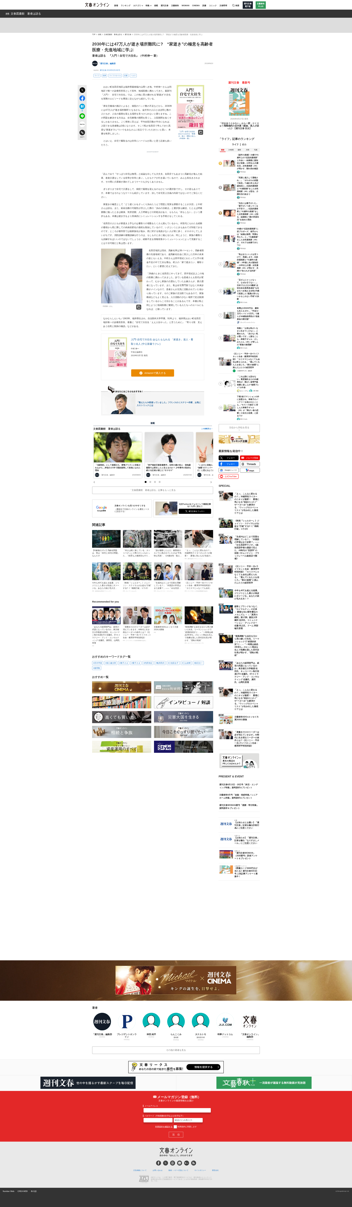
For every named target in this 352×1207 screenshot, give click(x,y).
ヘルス (133, 76)
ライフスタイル (115, 76)
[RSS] (193, 1163)
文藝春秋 (175, 5)
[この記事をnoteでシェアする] (82, 124)
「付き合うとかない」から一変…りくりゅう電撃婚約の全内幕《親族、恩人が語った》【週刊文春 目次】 (239, 126)
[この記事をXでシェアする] (82, 90)
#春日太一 (198, 663)
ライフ (96, 76)
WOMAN (185, 5)
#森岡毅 (96, 668)
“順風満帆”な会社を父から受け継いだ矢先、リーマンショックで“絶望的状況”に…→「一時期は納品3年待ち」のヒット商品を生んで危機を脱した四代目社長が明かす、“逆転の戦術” (199, 635)
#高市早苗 (97, 663)
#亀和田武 (160, 663)
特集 (147, 5)
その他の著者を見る (176, 1050)
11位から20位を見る (239, 427)
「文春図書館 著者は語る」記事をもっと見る (153, 490)
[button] (145, 482)
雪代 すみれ (243, 302)
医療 (104, 76)
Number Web (8, 1191)
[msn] (186, 1163)
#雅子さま (123, 663)
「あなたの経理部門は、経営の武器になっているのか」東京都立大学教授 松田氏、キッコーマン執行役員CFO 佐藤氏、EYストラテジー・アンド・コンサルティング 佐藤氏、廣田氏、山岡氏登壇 (106, 636)
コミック (213, 5)
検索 (237, 5)
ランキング (125, 5)
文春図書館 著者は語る (26, 13)
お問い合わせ (158, 1170)
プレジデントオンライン (247, 322)
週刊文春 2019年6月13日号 (110, 70)
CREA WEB (23, 1191)
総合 (244, 144)
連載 (156, 5)
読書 (204, 5)
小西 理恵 (255, 391)
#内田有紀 (148, 663)
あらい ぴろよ (244, 391)
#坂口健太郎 (110, 663)
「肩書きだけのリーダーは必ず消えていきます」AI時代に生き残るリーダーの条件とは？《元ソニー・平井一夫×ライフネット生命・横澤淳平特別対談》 (137, 633)
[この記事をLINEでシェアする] (82, 116)
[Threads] (172, 1163)
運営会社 (215, 1170)
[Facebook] (158, 1163)
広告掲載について (140, 1170)
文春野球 (223, 5)
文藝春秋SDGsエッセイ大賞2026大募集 (166, 629)
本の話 (34, 1191)
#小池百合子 (173, 663)
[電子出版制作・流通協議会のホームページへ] (144, 1179)
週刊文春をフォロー (197, 511)
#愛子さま (135, 663)
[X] (165, 1163)
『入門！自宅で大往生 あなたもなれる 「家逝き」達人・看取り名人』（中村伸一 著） (187, 135)
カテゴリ (137, 5)
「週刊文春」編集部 (107, 63)
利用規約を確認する (164, 1127)
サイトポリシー (200, 1170)
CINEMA (196, 5)
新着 (116, 5)
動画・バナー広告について (178, 1170)
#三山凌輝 (186, 663)
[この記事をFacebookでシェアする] (82, 99)
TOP (93, 34)
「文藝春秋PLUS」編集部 (244, 371)
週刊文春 (164, 5)
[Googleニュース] (179, 1163)
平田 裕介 (243, 172)
